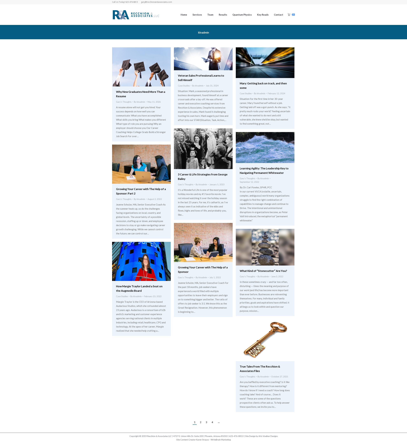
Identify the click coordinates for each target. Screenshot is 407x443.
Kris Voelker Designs (268, 436)
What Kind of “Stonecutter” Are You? (263, 271)
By (139, 102)
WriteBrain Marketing (221, 439)
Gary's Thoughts (123, 102)
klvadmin (203, 32)
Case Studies (184, 85)
